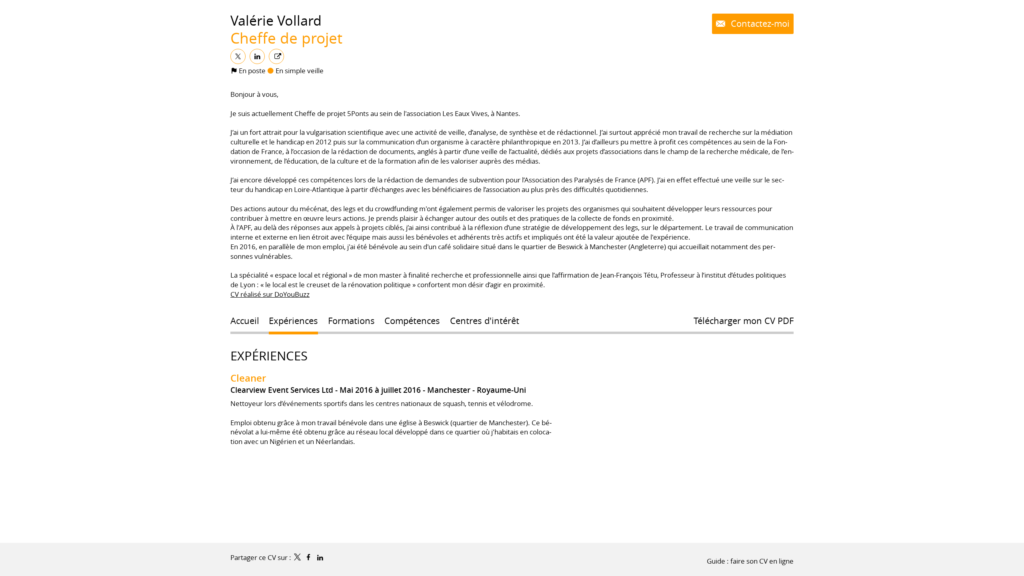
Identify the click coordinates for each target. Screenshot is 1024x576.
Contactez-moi (759, 23)
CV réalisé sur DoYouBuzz (270, 294)
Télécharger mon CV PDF (744, 320)
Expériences (269, 356)
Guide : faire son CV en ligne (750, 561)
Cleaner (248, 378)
